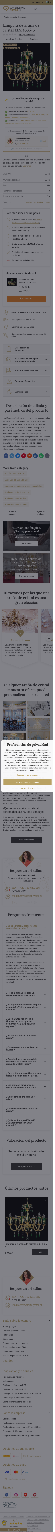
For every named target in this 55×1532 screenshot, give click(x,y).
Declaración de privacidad (27, 775)
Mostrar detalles (27, 788)
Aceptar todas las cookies (27, 782)
